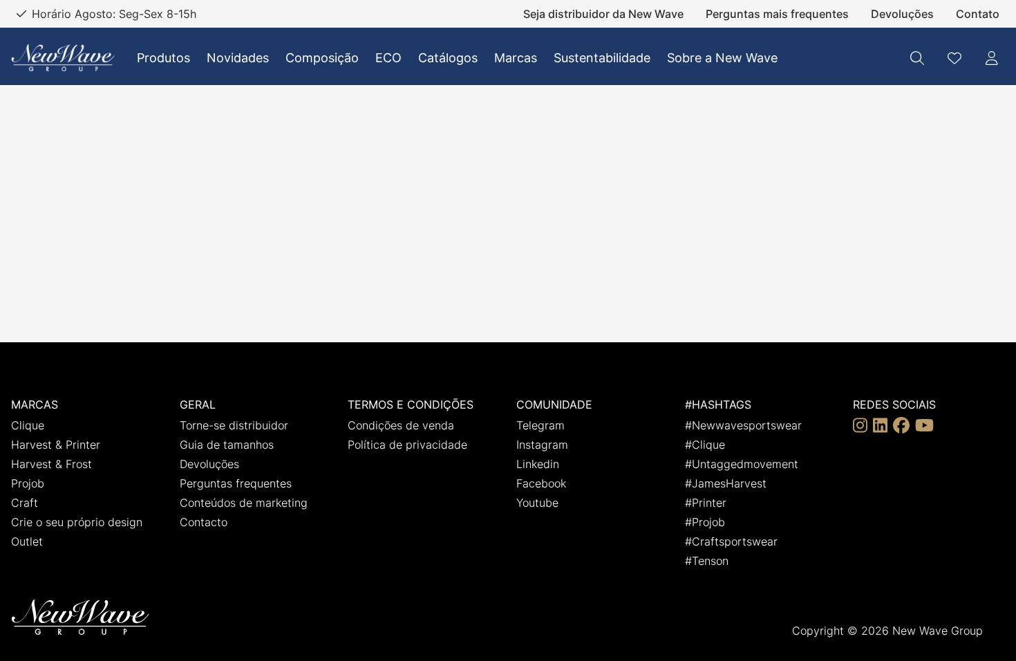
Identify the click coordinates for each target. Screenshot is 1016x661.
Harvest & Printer (55, 444)
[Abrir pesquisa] (917, 58)
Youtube (537, 503)
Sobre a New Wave (722, 57)
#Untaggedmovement (741, 464)
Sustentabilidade (602, 57)
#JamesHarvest (725, 483)
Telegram (540, 425)
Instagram (542, 444)
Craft (24, 503)
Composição (322, 57)
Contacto (203, 522)
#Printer (705, 503)
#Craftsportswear (731, 541)
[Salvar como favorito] (954, 58)
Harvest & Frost (51, 464)
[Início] (63, 58)
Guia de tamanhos (227, 444)
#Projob (705, 522)
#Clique (705, 444)
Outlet (27, 541)
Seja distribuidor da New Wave (603, 14)
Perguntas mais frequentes (777, 14)
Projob (27, 483)
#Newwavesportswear (743, 425)
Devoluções (902, 14)
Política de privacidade (407, 444)
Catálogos (448, 57)
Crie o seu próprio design (76, 522)
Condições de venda (401, 425)
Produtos (163, 57)
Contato (977, 14)
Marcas (515, 57)
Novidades (238, 57)
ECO (388, 57)
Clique (27, 425)
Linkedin (537, 464)
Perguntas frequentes (236, 483)
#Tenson (706, 561)
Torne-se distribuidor (234, 425)
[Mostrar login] (992, 58)
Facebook (541, 483)
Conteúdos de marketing (244, 503)
